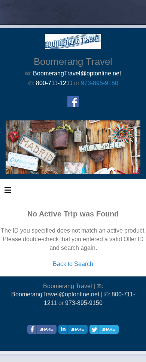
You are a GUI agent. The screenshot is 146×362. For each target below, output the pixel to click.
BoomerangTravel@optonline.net (55, 294)
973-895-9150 (99, 83)
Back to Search (73, 264)
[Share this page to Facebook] (42, 329)
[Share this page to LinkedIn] (73, 329)
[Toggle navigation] (8, 192)
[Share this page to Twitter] (104, 329)
